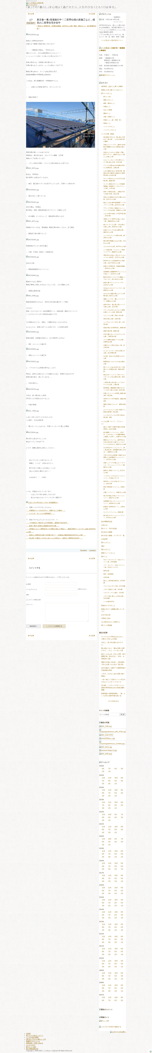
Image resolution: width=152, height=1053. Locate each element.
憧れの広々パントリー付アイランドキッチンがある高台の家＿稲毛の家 (114, 377)
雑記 (102, 546)
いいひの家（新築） (108, 134)
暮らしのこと (106, 542)
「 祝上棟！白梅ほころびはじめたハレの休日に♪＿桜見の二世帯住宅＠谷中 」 (54, 538)
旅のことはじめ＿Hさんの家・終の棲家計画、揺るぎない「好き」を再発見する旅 (113, 656)
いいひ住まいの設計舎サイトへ (112, 40)
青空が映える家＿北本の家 (112, 319)
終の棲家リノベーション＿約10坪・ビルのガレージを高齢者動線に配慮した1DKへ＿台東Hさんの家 (114, 434)
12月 (103, 778)
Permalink (83, 550)
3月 (122, 768)
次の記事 (92, 14)
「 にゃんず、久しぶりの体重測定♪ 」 (40, 513)
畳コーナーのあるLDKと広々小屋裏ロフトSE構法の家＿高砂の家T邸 (114, 369)
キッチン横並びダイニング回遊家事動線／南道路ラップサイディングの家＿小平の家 (114, 186)
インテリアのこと (109, 126)
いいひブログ (30, 1045)
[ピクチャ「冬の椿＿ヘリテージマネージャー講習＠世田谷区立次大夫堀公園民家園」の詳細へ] (105, 753)
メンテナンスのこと (109, 130)
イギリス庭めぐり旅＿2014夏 (112, 589)
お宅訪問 (104, 539)
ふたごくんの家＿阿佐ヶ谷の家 (113, 315)
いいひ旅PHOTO (108, 601)
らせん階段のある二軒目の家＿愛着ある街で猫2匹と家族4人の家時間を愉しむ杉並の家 (114, 173)
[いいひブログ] (31, 5)
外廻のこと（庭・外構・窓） (112, 120)
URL (27, 595)
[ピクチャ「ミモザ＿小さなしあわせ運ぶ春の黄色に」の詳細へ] (105, 747)
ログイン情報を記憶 (35, 599)
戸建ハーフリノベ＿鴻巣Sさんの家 (114, 492)
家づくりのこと (106, 93)
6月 (115, 768)
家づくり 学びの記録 (109, 528)
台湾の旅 (106, 577)
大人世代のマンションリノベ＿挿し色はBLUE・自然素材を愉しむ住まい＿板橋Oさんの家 (114, 450)
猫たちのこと (106, 549)
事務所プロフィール (33, 1041)
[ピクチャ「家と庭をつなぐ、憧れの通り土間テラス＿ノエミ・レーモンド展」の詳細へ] (106, 735)
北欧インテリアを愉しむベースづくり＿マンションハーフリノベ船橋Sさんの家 (114, 465)
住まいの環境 (107, 110)
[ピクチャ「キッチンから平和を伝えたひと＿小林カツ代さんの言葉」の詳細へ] (105, 726)
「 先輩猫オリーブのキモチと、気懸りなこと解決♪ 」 (46, 510)
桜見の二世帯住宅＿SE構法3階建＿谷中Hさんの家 (55, 26)
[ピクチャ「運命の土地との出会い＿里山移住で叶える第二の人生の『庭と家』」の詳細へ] (112, 741)
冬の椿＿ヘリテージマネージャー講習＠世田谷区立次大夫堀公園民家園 (112, 687)
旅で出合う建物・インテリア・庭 (112, 535)
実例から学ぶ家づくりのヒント (112, 90)
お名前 (28, 584)
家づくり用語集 (106, 625)
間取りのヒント (108, 100)
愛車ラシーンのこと (108, 553)
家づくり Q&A (31, 1047)
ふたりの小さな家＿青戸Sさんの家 (114, 246)
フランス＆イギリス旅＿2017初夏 (114, 586)
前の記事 (31, 14)
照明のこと (107, 123)
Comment (92, 550)
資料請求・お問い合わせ (34, 1043)
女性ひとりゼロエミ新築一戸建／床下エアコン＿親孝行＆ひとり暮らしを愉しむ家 (114, 154)
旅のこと (104, 556)
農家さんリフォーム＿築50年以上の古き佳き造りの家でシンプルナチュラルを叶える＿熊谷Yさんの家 (114, 442)
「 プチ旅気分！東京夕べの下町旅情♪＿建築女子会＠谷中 (47, 523)
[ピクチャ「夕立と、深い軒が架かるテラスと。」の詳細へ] (112, 729)
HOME (28, 1034)
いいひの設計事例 (32, 1037)
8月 (103, 768)
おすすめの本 (106, 615)
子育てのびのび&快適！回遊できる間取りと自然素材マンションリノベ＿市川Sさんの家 (114, 457)
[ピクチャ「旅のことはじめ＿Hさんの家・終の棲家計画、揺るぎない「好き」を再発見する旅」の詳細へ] (107, 738)
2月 (103, 771)
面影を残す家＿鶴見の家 (111, 331)
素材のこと (107, 113)
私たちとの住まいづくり (34, 1035)
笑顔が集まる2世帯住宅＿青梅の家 (114, 327)
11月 (109, 778)
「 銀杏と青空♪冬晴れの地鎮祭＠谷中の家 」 (42, 526)
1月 (109, 771)
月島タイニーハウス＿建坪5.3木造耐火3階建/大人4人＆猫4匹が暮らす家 (114, 147)
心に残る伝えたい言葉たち (110, 622)
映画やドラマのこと (108, 605)
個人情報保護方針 (32, 1049)
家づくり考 (107, 97)
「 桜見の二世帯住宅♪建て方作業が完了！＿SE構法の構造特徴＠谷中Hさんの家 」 (56, 535)
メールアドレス (31, 589)
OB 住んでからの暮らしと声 (36, 1039)
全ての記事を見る (113, 701)
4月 (122, 781)
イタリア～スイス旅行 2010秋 (113, 593)
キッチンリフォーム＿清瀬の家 (113, 512)
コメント (29, 604)
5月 (115, 781)
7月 (109, 768)
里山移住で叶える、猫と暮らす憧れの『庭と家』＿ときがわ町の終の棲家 (114, 139)
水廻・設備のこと (109, 116)
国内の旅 (106, 571)
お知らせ (104, 525)
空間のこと (107, 106)
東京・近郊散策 (108, 574)
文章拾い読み (106, 618)
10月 (116, 778)
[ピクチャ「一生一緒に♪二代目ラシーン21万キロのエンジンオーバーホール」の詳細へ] (108, 750)
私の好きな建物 (106, 532)
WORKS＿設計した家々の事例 (112, 86)
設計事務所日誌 (106, 521)
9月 (122, 790)
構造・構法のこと (80, 26)
